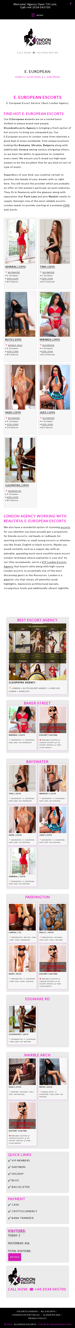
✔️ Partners (17, 1166)
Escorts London (27, 1311)
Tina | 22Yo (47, 266)
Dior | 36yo (15, 974)
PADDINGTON (16, 937)
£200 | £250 (12, 279)
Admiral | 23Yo (15, 266)
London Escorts (47, 742)
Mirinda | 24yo (50, 339)
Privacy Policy (37, 1318)
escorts (65, 527)
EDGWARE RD (14, 491)
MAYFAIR (14, 1092)
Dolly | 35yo (46, 932)
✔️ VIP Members (19, 1160)
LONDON (16, 688)
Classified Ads (51, 1314)
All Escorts (48, 1311)
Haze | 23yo (13, 412)
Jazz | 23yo (47, 412)
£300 (66, 205)
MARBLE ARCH (15, 345)
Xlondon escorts (25, 1324)
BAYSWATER (14, 272)
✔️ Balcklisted (19, 1186)
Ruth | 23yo (13, 339)
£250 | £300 (47, 279)
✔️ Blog (13, 1180)
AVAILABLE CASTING (50, 740)
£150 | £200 (12, 424)
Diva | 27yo (15, 1087)
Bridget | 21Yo (47, 794)
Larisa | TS (15, 932)
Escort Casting (48, 735)
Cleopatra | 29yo (17, 485)
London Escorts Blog (26, 1314)
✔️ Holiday (16, 1173)
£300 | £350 (12, 497)
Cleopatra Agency (22, 682)
